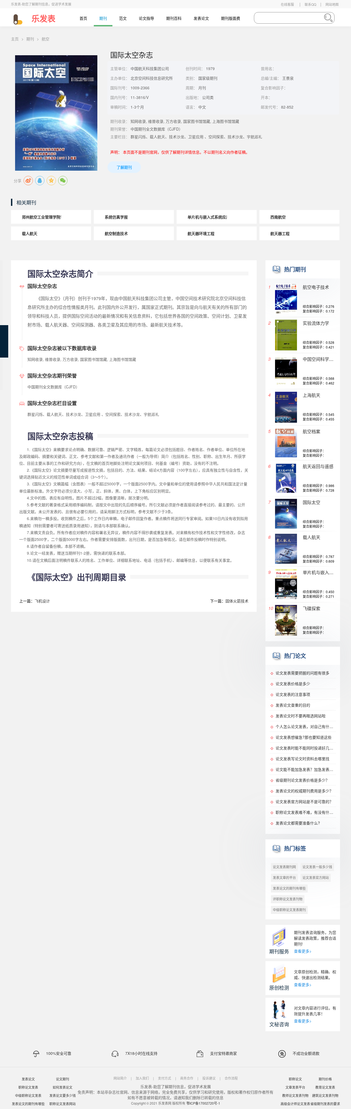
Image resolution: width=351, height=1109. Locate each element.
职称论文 (295, 1079)
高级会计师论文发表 (295, 1103)
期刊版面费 (230, 18)
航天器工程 (280, 233)
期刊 (103, 18)
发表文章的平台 (284, 877)
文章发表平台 (295, 1087)
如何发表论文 (62, 1087)
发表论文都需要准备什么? (298, 823)
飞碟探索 (311, 608)
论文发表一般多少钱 (317, 866)
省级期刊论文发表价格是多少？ (302, 780)
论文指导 (146, 18)
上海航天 (311, 395)
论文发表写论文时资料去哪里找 (302, 758)
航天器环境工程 (201, 233)
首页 (83, 18)
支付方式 (164, 1078)
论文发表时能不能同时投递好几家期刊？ (310, 748)
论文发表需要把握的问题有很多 (302, 673)
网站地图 (332, 4)
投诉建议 (209, 1078)
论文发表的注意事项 (293, 694)
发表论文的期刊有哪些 (289, 888)
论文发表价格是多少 (293, 683)
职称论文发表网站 (62, 1103)
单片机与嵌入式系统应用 (209, 217)
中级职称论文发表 (28, 1095)
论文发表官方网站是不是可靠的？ (304, 801)
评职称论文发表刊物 (287, 899)
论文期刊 (62, 1079)
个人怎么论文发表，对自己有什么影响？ (310, 726)
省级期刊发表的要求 (325, 1103)
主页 (15, 39)
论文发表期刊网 (284, 866)
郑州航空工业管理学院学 (43, 217)
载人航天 (29, 233)
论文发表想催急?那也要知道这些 (304, 737)
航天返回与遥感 (318, 466)
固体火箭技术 (236, 601)
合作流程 (231, 1078)
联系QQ (310, 4)
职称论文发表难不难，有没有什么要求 (308, 812)
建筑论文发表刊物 (325, 1095)
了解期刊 (124, 167)
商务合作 (186, 1078)
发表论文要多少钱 (62, 1095)
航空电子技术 (316, 287)
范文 (123, 18)
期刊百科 (174, 18)
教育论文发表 (325, 1087)
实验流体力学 (316, 323)
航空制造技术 (116, 233)
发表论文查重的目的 (293, 705)
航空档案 (311, 431)
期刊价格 (325, 1079)
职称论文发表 (28, 1087)
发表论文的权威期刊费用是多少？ (304, 790)
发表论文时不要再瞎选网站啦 (300, 715)
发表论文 (201, 18)
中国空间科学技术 (320, 359)
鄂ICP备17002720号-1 (203, 1103)
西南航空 (278, 217)
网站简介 (120, 1078)
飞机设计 (42, 601)
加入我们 (142, 1078)
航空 (45, 39)
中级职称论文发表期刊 (289, 909)
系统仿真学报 (116, 217)
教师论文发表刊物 (295, 1095)
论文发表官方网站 (315, 877)
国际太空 (311, 502)
